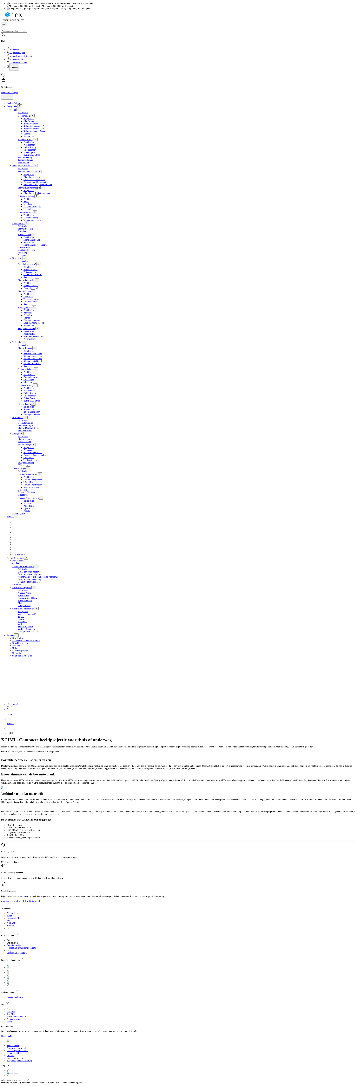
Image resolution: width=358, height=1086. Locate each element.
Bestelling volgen (20, 643)
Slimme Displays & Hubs (29, 428)
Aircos (26, 201)
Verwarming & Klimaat (22, 165)
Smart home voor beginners (30, 574)
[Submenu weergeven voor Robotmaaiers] (32, 115)
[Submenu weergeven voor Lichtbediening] (33, 404)
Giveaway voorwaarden (17, 1050)
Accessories (28, 136)
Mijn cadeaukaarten (18, 62)
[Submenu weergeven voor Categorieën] (19, 106)
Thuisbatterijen (30, 460)
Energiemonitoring (26, 462)
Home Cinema (24, 234)
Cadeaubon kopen (15, 997)
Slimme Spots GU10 (32, 361)
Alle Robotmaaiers (31, 121)
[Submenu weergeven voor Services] (16, 635)
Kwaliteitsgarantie (20, 651)
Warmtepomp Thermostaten (35, 182)
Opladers (27, 508)
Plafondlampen (30, 377)
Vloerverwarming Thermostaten (37, 184)
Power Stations (24, 441)
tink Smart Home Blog (22, 656)
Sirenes (26, 318)
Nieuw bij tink (18, 513)
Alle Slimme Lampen (32, 353)
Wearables (28, 482)
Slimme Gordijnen (26, 425)
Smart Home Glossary (16, 1016)
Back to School (13, 103)
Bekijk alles (23, 112)
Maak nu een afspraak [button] (11, 862)
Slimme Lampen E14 (32, 358)
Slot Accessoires (30, 301)
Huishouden (17, 417)
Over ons (11, 1009)
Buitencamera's (30, 272)
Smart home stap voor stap (29, 579)
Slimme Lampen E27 (32, 356)
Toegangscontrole (31, 299)
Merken (10, 516)
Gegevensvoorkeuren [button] (16, 1058)
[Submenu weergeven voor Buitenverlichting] (35, 139)
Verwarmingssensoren (33, 220)
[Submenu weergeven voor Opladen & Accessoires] (41, 498)
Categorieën (12, 106)
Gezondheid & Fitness (28, 474)
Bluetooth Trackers (26, 492)
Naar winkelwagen (9, 92)
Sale (8, 709)
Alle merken (12, 913)
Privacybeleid (13, 1053)
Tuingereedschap (25, 160)
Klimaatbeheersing (26, 196)
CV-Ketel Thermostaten (34, 179)
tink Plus (10, 706)
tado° (9, 920)
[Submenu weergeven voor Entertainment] (27, 223)
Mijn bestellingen (17, 52)
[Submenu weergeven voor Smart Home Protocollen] (36, 608)
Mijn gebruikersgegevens (21, 56)
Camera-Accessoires (32, 274)
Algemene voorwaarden (17, 1048)
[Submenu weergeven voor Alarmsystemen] (34, 307)
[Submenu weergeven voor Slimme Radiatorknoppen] (42, 187)
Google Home (24, 605)
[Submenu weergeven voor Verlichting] (24, 342)
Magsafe (27, 503)
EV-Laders (23, 465)
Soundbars (22, 231)
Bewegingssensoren (32, 320)
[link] (9, 714)
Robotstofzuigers (25, 423)
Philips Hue (12, 923)
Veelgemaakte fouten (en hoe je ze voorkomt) (38, 577)
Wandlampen (29, 145)
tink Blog (16, 563)
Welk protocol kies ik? (28, 631)
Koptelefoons (24, 247)
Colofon (10, 1055)
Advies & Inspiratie (15, 558)
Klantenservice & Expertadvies (26, 640)
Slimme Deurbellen (26, 280)
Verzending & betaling (17, 953)
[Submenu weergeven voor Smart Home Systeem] (33, 587)
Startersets (27, 277)
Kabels (26, 511)
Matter (21, 603)
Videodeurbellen (30, 285)
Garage (26, 134)
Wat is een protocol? (27, 614)
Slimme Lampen (25, 348)
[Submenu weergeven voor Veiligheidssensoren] (37, 328)
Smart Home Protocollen (23, 609)
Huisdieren (23, 495)
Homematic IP (13, 918)
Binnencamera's (30, 269)
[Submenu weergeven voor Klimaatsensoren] (35, 212)
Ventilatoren (28, 204)
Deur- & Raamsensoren (33, 323)
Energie (15, 433)
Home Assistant (25, 600)
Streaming (22, 252)
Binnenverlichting (26, 369)
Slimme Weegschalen (32, 479)
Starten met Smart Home (23, 566)
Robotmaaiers (24, 116)
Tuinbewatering (25, 157)
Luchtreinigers (29, 209)
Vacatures (11, 1011)
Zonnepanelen (29, 450)
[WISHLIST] (179, 75)
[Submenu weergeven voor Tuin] (18, 109)
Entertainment (18, 223)
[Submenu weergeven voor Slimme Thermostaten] (39, 171)
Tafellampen (28, 379)
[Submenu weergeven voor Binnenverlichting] (36, 369)
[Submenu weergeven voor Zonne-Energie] (33, 444)
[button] (179, 52)
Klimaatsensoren (25, 212)
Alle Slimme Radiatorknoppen (36, 193)
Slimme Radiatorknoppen (29, 188)
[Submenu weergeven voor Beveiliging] (25, 258)
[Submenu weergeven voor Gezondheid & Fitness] (40, 474)
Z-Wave (21, 619)
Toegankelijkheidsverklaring (19, 1060)
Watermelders (29, 339)
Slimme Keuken (25, 430)
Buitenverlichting (25, 139)
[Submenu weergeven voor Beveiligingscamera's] (38, 264)
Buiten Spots (29, 152)
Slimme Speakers (25, 229)
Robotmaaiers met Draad (34, 131)
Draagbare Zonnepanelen (34, 455)
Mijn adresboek (16, 59)
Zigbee (21, 616)
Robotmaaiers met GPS (33, 128)
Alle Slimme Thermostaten (35, 177)
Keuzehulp (17, 584)
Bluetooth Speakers (26, 250)
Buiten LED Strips (31, 155)
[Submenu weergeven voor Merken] (16, 516)
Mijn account (15, 49)
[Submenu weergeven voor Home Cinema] (33, 234)
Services (10, 635)
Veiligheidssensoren (26, 328)
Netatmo (10, 925)
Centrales (27, 315)
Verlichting (17, 342)
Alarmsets (27, 313)
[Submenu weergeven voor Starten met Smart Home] (36, 566)
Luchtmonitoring (30, 218)
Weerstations (23, 162)
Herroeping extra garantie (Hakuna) (22, 948)
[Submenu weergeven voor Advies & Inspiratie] (26, 558)
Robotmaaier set (30, 123)
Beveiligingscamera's (27, 264)
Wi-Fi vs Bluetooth (26, 629)
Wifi (20, 624)
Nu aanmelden (7, 1036)
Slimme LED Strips (32, 363)
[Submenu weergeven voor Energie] (21, 433)
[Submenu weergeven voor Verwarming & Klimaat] (35, 165)
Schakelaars (28, 409)
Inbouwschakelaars (31, 412)
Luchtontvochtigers (32, 206)
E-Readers (22, 490)
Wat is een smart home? (28, 572)
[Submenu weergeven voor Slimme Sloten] (33, 291)
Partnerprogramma (15, 1019)
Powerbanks (28, 506)
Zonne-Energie (24, 444)
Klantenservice (13, 704)
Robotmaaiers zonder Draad (35, 126)
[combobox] (14, 31)
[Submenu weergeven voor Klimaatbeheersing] (36, 196)
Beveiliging (17, 258)
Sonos (9, 915)
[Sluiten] (10, 97)
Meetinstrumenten (31, 487)
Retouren (16, 645)
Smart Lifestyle (19, 468)
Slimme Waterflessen (32, 485)
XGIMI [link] (10, 733)
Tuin (14, 110)
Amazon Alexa (24, 593)
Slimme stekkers (25, 439)
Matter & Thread (25, 626)
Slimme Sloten (24, 291)
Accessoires (23, 255)
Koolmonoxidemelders (33, 336)
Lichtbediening (24, 404)
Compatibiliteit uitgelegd (29, 582)
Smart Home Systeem (21, 587)
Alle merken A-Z (19, 554)
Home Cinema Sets (32, 240)
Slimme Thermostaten (27, 171)
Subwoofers (28, 242)
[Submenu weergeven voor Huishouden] (25, 417)
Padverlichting (29, 147)
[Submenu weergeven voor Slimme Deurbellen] (37, 280)
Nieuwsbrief (17, 653)
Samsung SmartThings (28, 598)
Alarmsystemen (25, 307)
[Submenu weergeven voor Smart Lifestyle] (28, 468)
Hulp (14, 648)
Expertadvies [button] (12, 943)
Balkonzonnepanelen (32, 452)
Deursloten (28, 296)
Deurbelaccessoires (31, 288)
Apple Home (23, 595)
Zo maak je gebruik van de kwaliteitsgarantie (21, 901)
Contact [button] (10, 940)
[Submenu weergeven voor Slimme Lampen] (34, 348)
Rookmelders (29, 334)
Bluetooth (22, 621)
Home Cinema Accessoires (35, 245)
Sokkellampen (29, 150)
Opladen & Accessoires (28, 498)
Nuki (9, 928)
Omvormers (28, 457)
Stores (9, 1022)
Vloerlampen (29, 382)
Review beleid (13, 1045)
